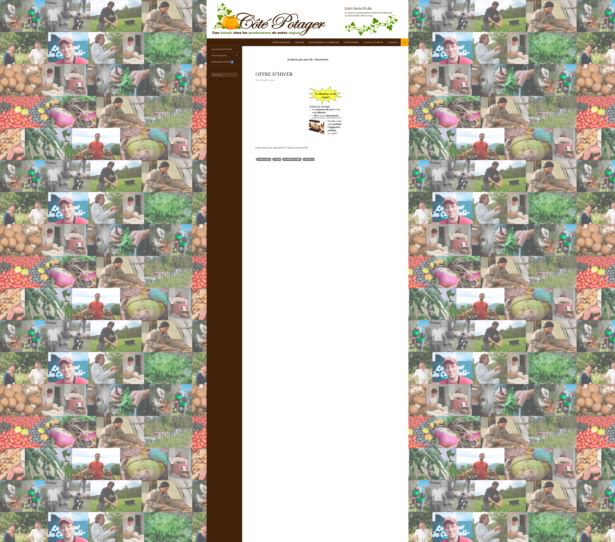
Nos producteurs (221, 49)
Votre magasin (281, 42)
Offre (277, 159)
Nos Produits (219, 55)
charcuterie (264, 159)
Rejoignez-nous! (220, 62)
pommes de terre (292, 159)
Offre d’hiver (274, 74)
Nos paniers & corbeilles (323, 42)
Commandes (351, 42)
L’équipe (299, 42)
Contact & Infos (373, 42)
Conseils (393, 42)
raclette (309, 159)
